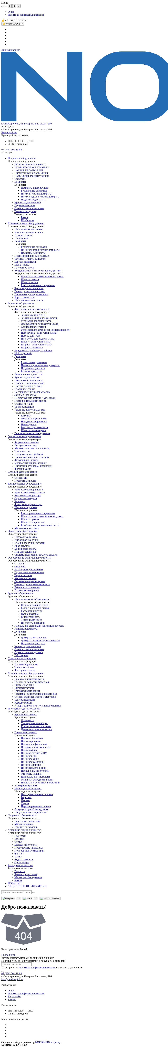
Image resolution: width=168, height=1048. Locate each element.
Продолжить (8, 954)
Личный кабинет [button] (10, 50)
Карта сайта (14, 996)
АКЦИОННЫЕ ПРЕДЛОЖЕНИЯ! (27, 886)
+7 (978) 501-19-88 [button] (11, 973)
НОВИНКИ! (15, 883)
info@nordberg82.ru (12, 979)
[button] (26, 123)
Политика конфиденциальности (26, 14)
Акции (12, 999)
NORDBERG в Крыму (48, 1042)
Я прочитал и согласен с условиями (43, 967)
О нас (11, 11)
